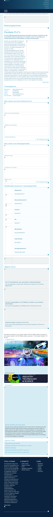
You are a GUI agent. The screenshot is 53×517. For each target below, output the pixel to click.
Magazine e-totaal (26, 465)
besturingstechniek (36, 13)
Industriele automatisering (25, 13)
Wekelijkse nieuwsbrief (27, 468)
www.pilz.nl (17, 223)
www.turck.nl (17, 213)
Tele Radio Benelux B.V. (20, 248)
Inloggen (46, 0)
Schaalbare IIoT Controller (11, 167)
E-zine (23, 466)
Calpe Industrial (18, 238)
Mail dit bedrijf (16, 92)
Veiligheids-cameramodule (11, 125)
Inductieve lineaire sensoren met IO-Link (16, 322)
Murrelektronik (18, 229)
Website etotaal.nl (26, 469)
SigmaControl (18, 190)
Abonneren (46, 2)
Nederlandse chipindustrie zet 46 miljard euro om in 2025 (18, 445)
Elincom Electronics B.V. (21, 200)
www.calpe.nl (18, 242)
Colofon (47, 8)
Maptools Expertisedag (10, 447)
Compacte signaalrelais (10, 137)
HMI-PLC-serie (8, 179)
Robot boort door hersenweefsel (12, 443)
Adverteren (46, 4)
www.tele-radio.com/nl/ (20, 252)
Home (10, 13)
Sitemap (40, 469)
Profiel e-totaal (25, 463)
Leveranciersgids (16, 95)
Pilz (15, 219)
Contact (47, 6)
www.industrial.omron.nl (18, 94)
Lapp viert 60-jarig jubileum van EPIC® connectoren (17, 450)
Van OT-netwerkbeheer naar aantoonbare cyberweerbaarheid (22, 282)
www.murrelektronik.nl (20, 232)
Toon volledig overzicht (42, 139)
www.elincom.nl (18, 203)
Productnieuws (15, 13)
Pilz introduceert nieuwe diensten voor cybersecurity (17, 452)
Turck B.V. (17, 209)
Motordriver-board (9, 155)
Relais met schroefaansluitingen (12, 113)
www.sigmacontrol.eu (19, 193)
